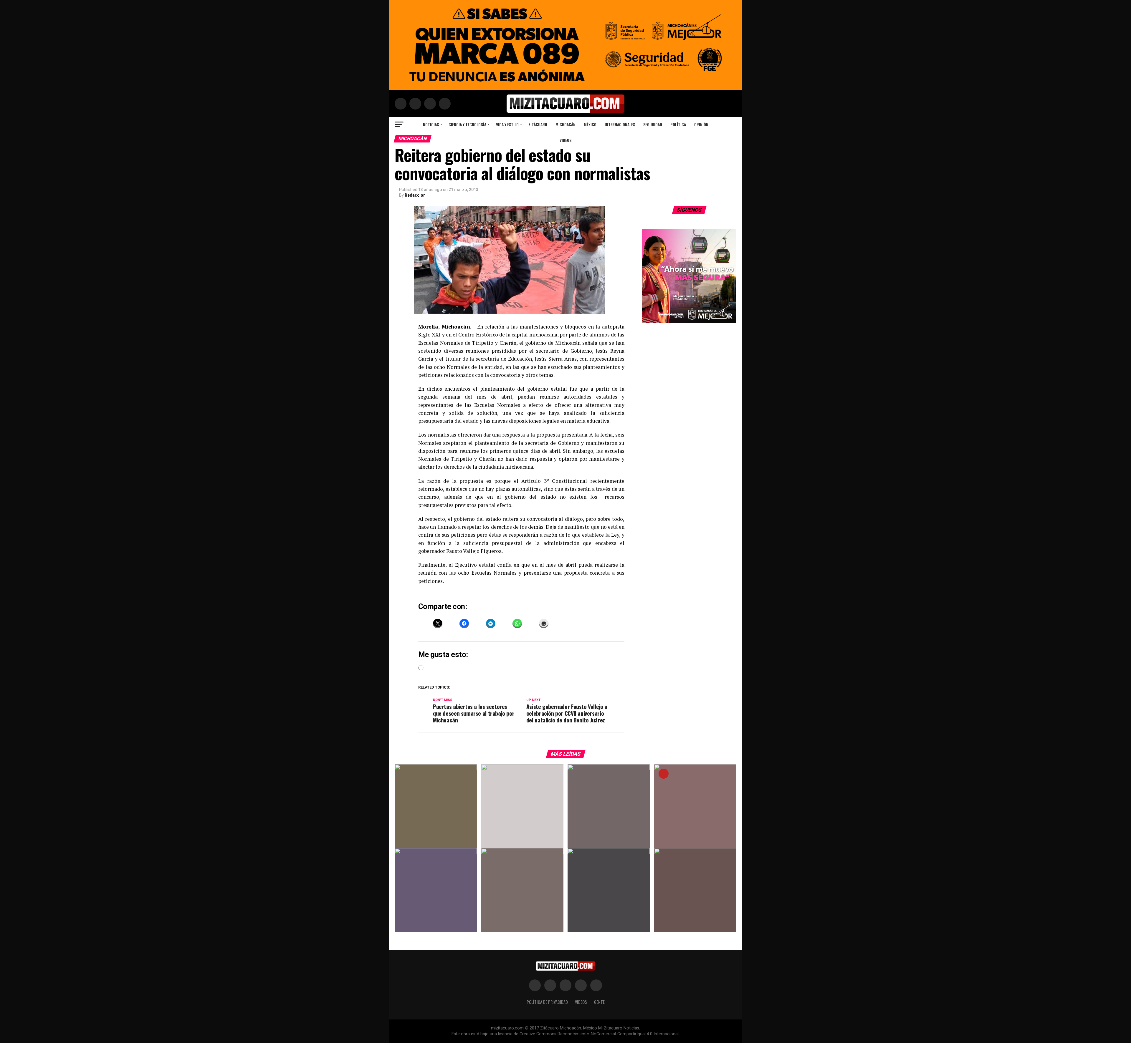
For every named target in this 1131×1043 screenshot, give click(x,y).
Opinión (701, 124)
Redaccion (415, 195)
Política (678, 124)
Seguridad (652, 124)
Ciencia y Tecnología (467, 124)
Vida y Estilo (507, 124)
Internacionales (620, 124)
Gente (599, 1002)
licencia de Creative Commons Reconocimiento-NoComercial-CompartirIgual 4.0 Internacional (588, 1034)
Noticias (431, 124)
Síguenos (689, 210)
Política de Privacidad (547, 1002)
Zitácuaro (537, 124)
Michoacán (565, 124)
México (590, 124)
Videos (565, 140)
